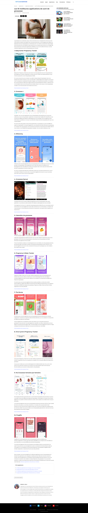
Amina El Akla (18, 12)
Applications (51, 2)
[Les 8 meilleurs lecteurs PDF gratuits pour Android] (59, 13)
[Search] (73, 2)
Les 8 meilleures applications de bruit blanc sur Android (68, 25)
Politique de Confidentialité (52, 509)
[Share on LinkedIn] (26, 16)
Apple (46, 2)
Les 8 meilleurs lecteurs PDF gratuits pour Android (68, 12)
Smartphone (62, 2)
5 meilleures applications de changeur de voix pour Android (28, 467)
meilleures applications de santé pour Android (29, 461)
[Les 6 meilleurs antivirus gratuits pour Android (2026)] (59, 19)
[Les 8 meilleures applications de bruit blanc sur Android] (59, 25)
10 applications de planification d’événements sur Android (28, 472)
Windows (68, 2)
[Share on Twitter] (23, 16)
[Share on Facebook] (21, 16)
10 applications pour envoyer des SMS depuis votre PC (27, 469)
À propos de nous (41, 509)
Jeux (57, 2)
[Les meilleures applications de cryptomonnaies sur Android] (59, 31)
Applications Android (18, 477)
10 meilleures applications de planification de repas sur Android (29, 471)
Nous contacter (33, 509)
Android (42, 2)
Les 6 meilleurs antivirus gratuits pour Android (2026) (68, 18)
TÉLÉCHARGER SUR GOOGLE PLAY (21, 88)
